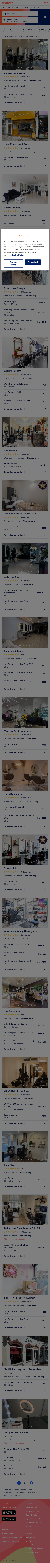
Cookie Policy (18, 255)
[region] (25, 250)
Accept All (33, 262)
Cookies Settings (14, 263)
